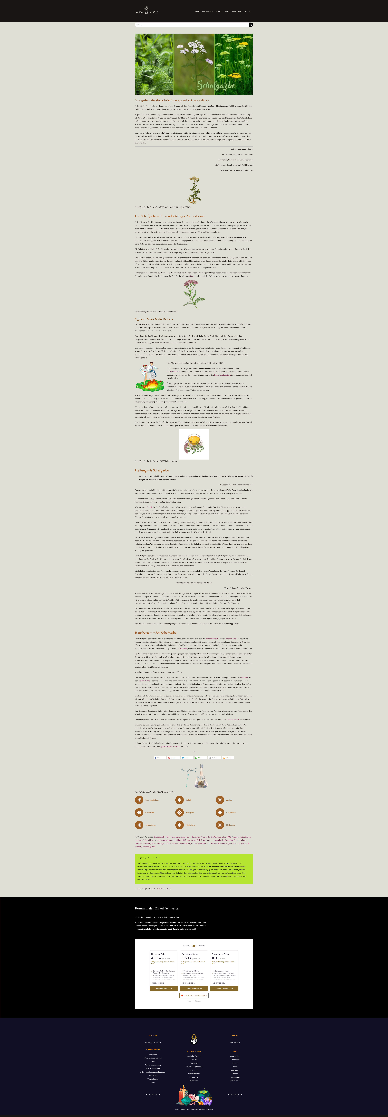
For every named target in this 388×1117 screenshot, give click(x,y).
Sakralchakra (144, 681)
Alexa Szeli (141, 889)
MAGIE (168, 889)
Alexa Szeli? (235, 1042)
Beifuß (149, 507)
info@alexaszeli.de (153, 1042)
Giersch (192, 276)
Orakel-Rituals (233, 719)
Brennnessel (231, 639)
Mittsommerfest (173, 371)
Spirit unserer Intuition (170, 746)
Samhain (183, 648)
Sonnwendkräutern (222, 375)
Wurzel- (244, 677)
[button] (250, 11)
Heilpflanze (161, 889)
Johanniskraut (212, 639)
